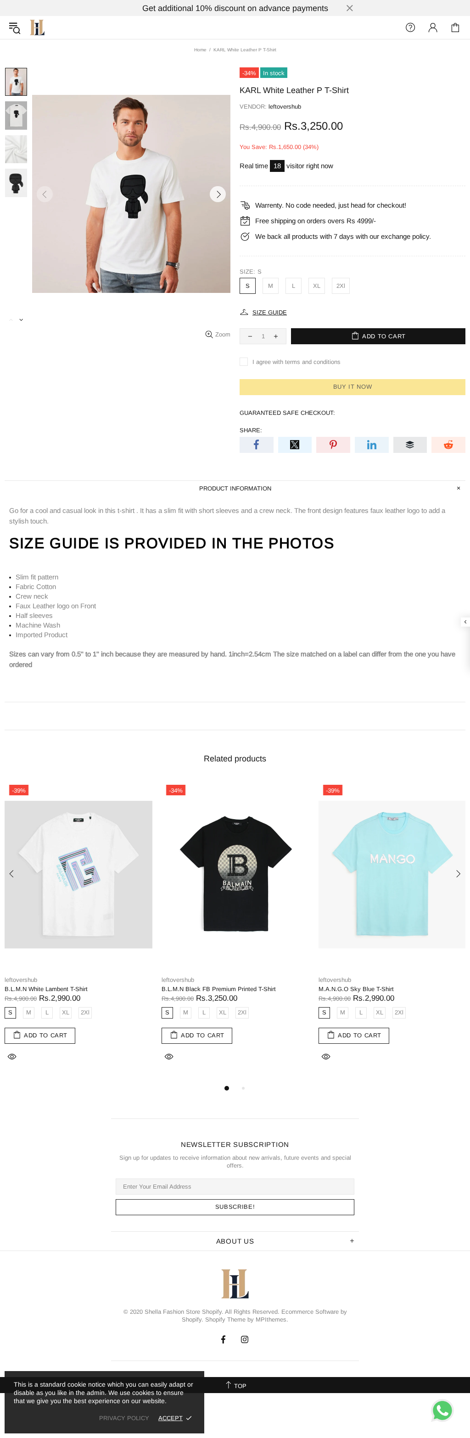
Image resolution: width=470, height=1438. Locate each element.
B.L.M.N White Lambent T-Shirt (46, 989)
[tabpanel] (78, 931)
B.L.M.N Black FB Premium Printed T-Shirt (219, 989)
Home (200, 49)
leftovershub (37, 27)
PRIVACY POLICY (124, 1418)
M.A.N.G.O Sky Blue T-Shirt (356, 989)
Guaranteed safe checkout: (287, 412)
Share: (251, 430)
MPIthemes (271, 1319)
